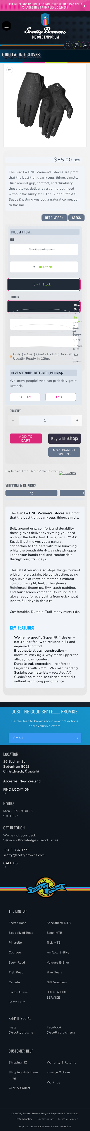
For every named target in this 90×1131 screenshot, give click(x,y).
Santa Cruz (17, 1002)
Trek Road (16, 972)
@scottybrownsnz (61, 1032)
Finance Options (59, 1072)
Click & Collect (19, 1088)
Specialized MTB (59, 923)
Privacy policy (45, 1119)
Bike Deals (54, 972)
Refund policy (24, 1119)
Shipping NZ (18, 1062)
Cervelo (14, 982)
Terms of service (68, 1119)
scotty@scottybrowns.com (24, 855)
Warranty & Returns (61, 1062)
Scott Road (17, 962)
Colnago (15, 952)
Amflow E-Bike (58, 952)
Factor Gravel (19, 992)
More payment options (64, 452)
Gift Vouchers (57, 982)
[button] (6, 26)
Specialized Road (21, 933)
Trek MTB (54, 943)
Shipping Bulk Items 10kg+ (24, 1075)
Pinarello (15, 943)
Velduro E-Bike (58, 962)
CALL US (25, 397)
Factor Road (18, 923)
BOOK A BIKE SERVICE (57, 995)
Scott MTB (54, 933)
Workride (53, 1082)
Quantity (15, 411)
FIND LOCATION (16, 789)
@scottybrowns (21, 1032)
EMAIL (60, 397)
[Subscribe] (76, 738)
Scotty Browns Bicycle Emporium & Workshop (50, 1113)
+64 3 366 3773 (16, 850)
